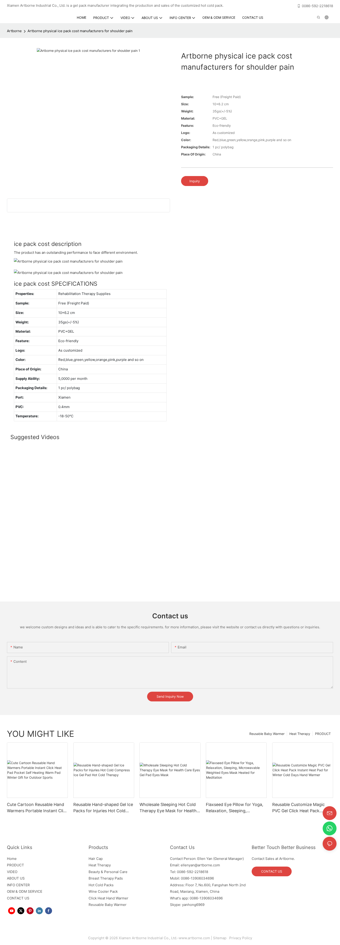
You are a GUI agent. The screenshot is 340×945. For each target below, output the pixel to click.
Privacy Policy (240, 938)
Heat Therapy (299, 734)
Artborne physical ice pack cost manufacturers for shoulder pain (80, 31)
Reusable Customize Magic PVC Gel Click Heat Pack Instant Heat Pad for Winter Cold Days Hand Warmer (299, 808)
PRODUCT (323, 734)
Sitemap (220, 938)
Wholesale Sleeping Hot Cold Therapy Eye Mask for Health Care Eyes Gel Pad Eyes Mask (168, 808)
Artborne (14, 31)
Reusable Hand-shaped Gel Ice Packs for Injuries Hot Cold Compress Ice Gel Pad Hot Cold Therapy (103, 808)
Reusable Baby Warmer (266, 734)
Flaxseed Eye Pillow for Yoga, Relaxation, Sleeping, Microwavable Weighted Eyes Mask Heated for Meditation (234, 808)
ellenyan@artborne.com (200, 865)
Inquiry (194, 181)
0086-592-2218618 (317, 6)
